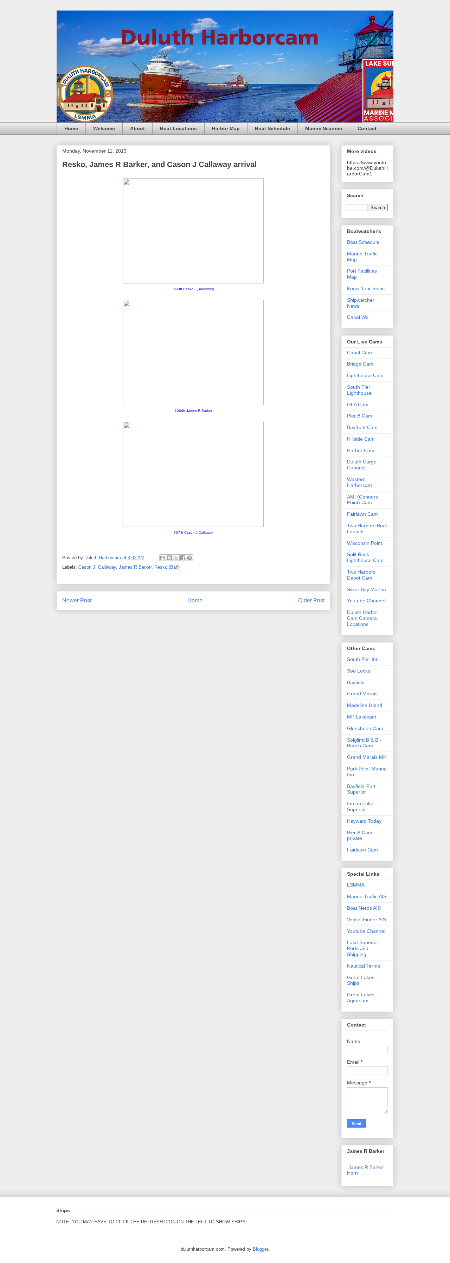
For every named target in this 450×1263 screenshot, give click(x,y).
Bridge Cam (360, 364)
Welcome (104, 128)
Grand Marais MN (367, 757)
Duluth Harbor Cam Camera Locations (362, 618)
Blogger (260, 1249)
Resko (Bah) (167, 567)
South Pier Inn (363, 659)
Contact (367, 128)
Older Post (311, 600)
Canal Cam (359, 352)
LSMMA (356, 885)
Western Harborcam (359, 482)
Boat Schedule (272, 128)
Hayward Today (364, 821)
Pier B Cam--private (361, 835)
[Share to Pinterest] (189, 557)
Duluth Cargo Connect (362, 464)
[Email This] (162, 557)
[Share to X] (176, 557)
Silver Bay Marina (366, 589)
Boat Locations (178, 128)
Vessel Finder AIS (366, 919)
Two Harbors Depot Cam (361, 575)
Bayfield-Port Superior (361, 789)
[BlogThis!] (169, 557)
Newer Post (76, 600)
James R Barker (135, 567)
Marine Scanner (323, 128)
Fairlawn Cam (362, 514)
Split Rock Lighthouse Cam (365, 557)
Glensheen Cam (365, 728)
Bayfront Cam (362, 427)
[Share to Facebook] (182, 557)
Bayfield (356, 682)
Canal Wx (357, 317)
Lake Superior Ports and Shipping (362, 948)
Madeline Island (364, 705)
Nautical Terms (363, 966)
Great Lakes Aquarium (360, 997)
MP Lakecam (361, 717)
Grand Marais (362, 693)
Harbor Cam (360, 450)
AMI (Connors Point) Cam (362, 500)
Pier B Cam (359, 416)
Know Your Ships (366, 288)
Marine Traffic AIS (366, 896)
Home (71, 128)
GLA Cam (357, 404)
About (137, 128)
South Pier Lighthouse (359, 390)
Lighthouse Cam (365, 375)
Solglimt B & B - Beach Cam (364, 743)
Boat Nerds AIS (364, 908)
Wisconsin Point (364, 543)
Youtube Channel (366, 600)
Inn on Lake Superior (360, 806)
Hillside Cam (361, 439)
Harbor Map (226, 128)
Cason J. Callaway (97, 567)
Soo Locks (358, 671)
